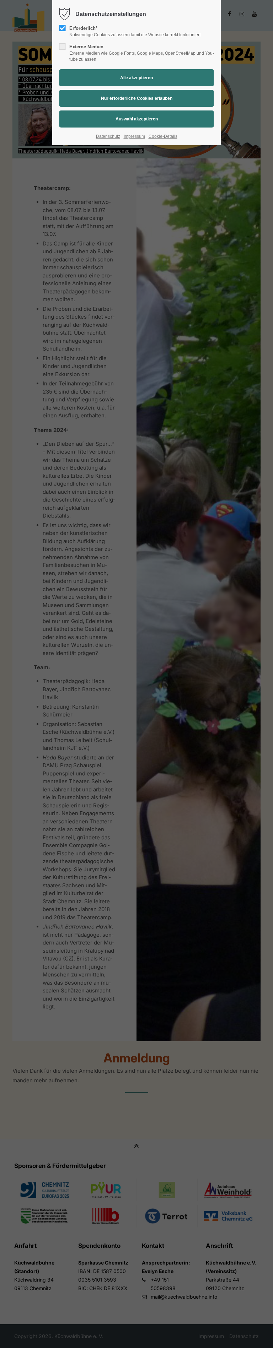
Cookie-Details (163, 136)
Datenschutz (108, 136)
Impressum (134, 136)
